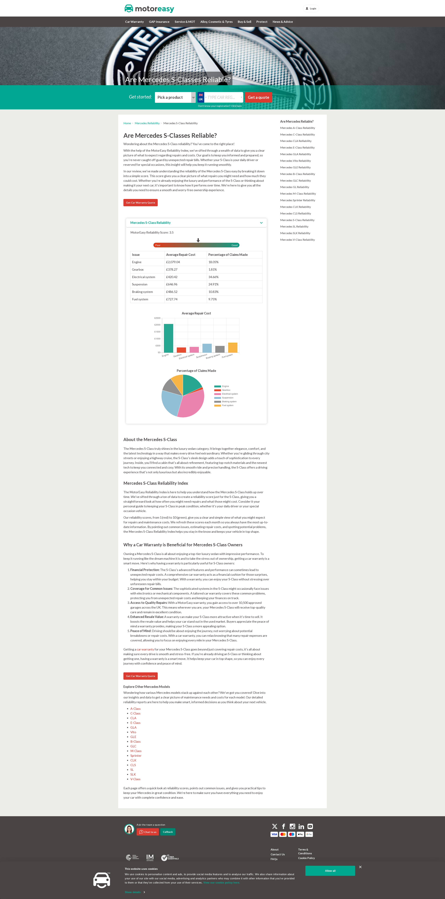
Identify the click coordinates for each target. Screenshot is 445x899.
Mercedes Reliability (147, 123)
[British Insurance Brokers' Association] (132, 857)
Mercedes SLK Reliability (295, 233)
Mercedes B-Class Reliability (297, 173)
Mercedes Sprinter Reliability (297, 200)
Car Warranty (134, 21)
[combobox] (175, 97)
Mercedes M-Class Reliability (298, 193)
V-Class (135, 779)
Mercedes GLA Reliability (295, 154)
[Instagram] (292, 827)
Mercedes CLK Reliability (295, 206)
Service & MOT (185, 21)
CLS (133, 765)
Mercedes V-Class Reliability (297, 239)
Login (313, 8)
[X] (274, 826)
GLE (133, 737)
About (275, 849)
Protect (262, 21)
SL (132, 770)
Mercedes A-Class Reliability (297, 127)
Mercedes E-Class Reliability (297, 147)
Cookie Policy (306, 858)
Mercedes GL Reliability (294, 187)
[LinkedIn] (301, 827)
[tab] (196, 222)
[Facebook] (283, 827)
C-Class (135, 713)
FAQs (274, 859)
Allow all (330, 870)
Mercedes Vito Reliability (295, 160)
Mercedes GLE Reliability (295, 167)
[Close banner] (360, 867)
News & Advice (283, 21)
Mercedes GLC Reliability (295, 180)
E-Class (135, 723)
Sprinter (135, 755)
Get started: (140, 96)
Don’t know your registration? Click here (220, 105)
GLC (133, 746)
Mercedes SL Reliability (294, 226)
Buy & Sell (244, 21)
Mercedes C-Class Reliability (297, 134)
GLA (133, 727)
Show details (133, 892)
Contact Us (278, 854)
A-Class (135, 708)
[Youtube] (310, 827)
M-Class (135, 751)
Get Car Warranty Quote (140, 202)
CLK (133, 760)
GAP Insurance (159, 21)
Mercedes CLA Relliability (296, 140)
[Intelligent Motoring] (150, 858)
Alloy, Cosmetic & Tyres (216, 21)
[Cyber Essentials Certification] (170, 857)
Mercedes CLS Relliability (295, 213)
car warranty (145, 649)
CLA (133, 718)
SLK (133, 774)
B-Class (135, 741)
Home (127, 123)
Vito (133, 732)
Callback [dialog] (168, 831)
